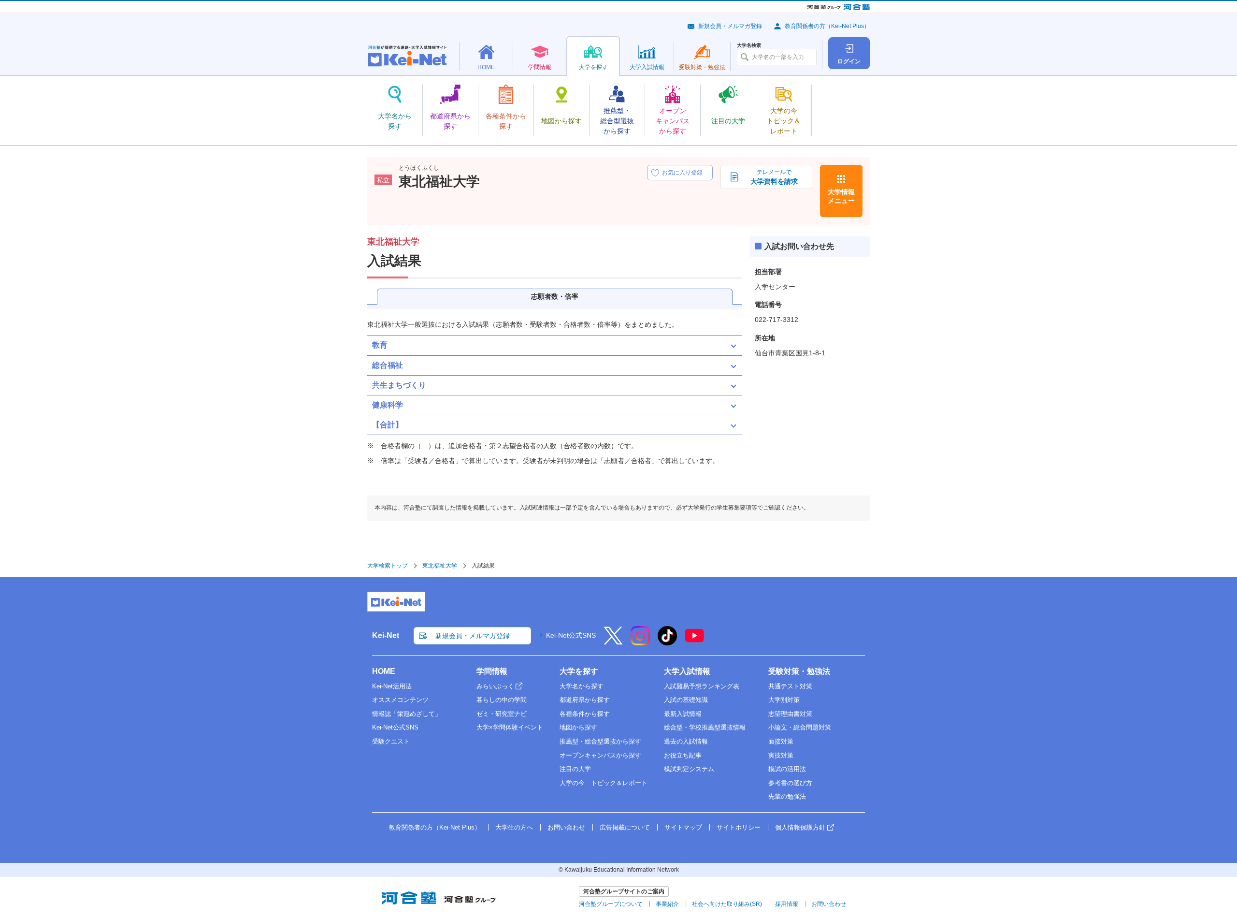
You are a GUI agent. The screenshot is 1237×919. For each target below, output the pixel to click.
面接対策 (780, 741)
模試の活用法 (787, 769)
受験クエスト (391, 741)
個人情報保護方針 (800, 827)
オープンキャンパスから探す (600, 755)
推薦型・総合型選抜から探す (600, 741)
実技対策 (780, 755)
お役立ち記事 (683, 755)
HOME (383, 671)
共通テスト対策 (790, 686)
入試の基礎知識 (686, 699)
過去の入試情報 (686, 741)
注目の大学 (575, 769)
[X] (613, 642)
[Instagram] (640, 642)
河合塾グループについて (611, 904)
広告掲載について (625, 827)
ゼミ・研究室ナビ (501, 713)
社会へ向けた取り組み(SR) (727, 904)
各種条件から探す (585, 713)
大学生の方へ (514, 827)
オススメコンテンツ (400, 699)
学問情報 (491, 671)
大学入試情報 (687, 671)
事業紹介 (667, 904)
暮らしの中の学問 (501, 699)
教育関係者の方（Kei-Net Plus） (827, 26)
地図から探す (578, 727)
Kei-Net (385, 635)
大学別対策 (784, 699)
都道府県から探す (585, 699)
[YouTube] (694, 642)
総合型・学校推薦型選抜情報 (705, 727)
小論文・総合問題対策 (799, 727)
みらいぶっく (495, 686)
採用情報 (786, 904)
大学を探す (579, 671)
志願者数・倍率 (554, 296)
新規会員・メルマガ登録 (730, 26)
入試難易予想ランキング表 (701, 686)
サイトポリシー (739, 827)
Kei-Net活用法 (392, 686)
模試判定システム (689, 769)
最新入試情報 (683, 713)
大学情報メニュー (841, 196)
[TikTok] (667, 642)
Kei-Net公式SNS (571, 635)
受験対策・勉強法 (799, 671)
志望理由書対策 (790, 713)
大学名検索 (749, 45)
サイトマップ (683, 827)
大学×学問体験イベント (509, 727)
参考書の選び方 (790, 783)
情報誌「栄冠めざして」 (406, 713)
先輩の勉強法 (787, 796)
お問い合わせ (566, 827)
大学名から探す (582, 686)
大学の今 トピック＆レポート (603, 783)
